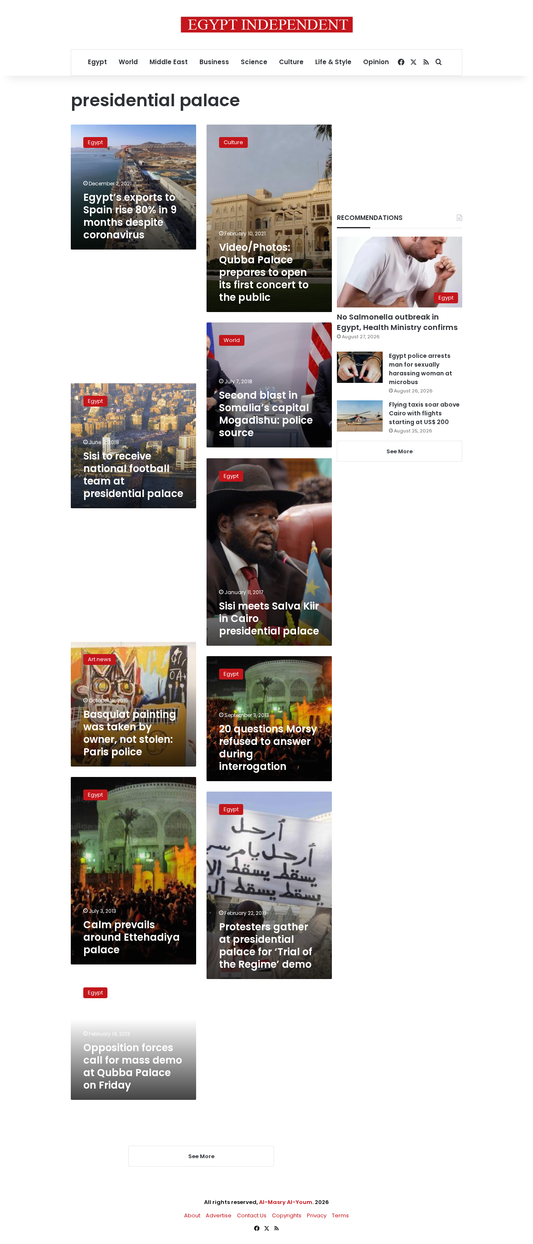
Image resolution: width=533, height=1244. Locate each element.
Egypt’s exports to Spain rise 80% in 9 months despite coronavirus (130, 216)
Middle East (168, 61)
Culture (291, 61)
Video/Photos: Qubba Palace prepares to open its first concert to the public (264, 272)
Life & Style (333, 61)
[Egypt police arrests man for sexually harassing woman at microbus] (360, 367)
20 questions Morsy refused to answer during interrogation (268, 747)
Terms (340, 1215)
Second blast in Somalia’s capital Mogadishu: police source (266, 414)
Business (214, 61)
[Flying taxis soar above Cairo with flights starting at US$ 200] (360, 416)
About (192, 1215)
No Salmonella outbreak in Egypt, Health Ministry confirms (397, 322)
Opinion (376, 61)
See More (399, 451)
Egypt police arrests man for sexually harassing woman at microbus (420, 369)
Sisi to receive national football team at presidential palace (133, 474)
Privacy (316, 1215)
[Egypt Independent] (267, 24)
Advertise (219, 1215)
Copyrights (286, 1215)
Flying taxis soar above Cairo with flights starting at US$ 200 (424, 413)
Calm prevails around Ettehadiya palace (131, 937)
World (128, 61)
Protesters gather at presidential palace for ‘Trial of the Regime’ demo (265, 945)
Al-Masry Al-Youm (285, 1202)
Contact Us (251, 1215)
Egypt (97, 61)
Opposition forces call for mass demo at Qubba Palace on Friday (132, 1066)
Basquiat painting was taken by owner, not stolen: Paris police (129, 733)
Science (254, 61)
